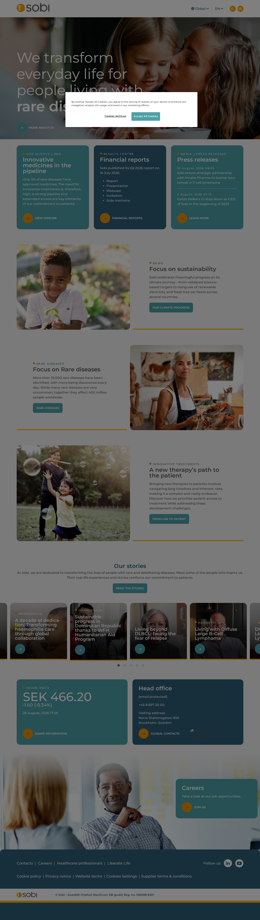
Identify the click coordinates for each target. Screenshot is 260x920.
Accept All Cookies (146, 116)
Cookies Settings (115, 116)
